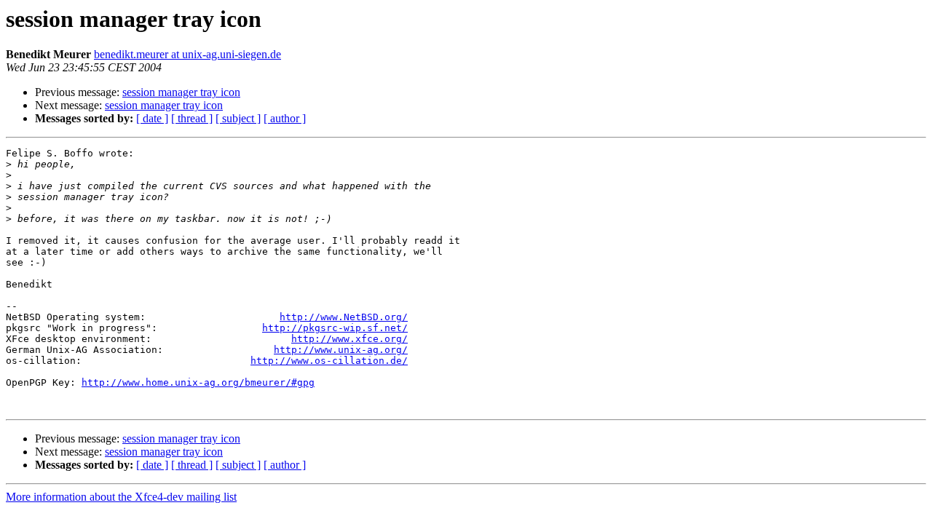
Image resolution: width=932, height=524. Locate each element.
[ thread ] (192, 118)
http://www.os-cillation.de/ (329, 360)
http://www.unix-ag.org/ (341, 349)
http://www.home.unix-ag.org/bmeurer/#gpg (198, 382)
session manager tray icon (181, 92)
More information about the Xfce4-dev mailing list (121, 497)
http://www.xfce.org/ (349, 338)
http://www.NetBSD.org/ (344, 316)
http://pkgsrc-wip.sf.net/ (335, 327)
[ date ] (152, 118)
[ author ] (285, 118)
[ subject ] (238, 118)
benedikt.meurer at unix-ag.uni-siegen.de (187, 54)
